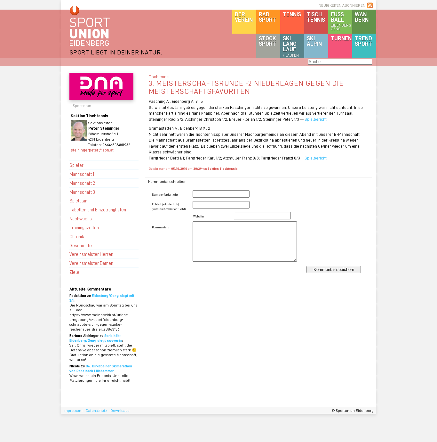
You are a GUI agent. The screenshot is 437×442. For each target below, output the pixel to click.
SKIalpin (314, 41)
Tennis (292, 14)
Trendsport (363, 41)
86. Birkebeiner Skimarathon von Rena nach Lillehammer (100, 368)
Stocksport (267, 41)
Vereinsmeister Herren (91, 254)
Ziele (74, 272)
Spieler (76, 165)
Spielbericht (316, 119)
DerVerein (244, 17)
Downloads (119, 410)
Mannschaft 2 (82, 183)
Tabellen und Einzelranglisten (97, 209)
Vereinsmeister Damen (91, 263)
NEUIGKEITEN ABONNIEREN (342, 5)
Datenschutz (96, 410)
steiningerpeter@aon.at (92, 149)
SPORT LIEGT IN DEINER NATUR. (116, 52)
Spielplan (78, 200)
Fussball (341, 21)
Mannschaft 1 (81, 174)
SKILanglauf (291, 46)
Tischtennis (316, 17)
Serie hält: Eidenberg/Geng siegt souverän (95, 338)
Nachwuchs (80, 218)
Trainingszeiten (84, 227)
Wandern (362, 17)
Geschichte (80, 245)
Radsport (267, 17)
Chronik (76, 236)
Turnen (341, 38)
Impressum (73, 410)
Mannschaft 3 (82, 192)
